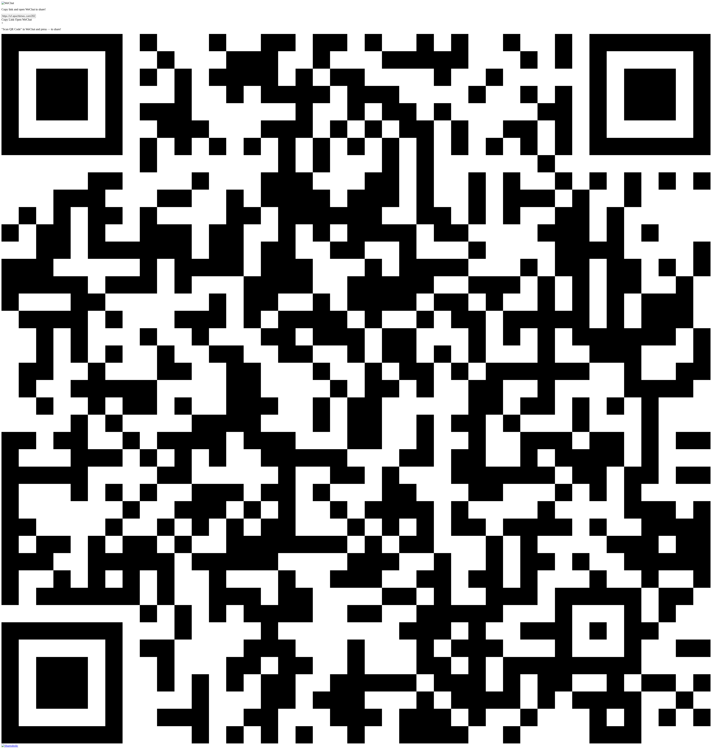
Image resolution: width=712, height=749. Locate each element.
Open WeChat (23, 19)
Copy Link (7, 19)
